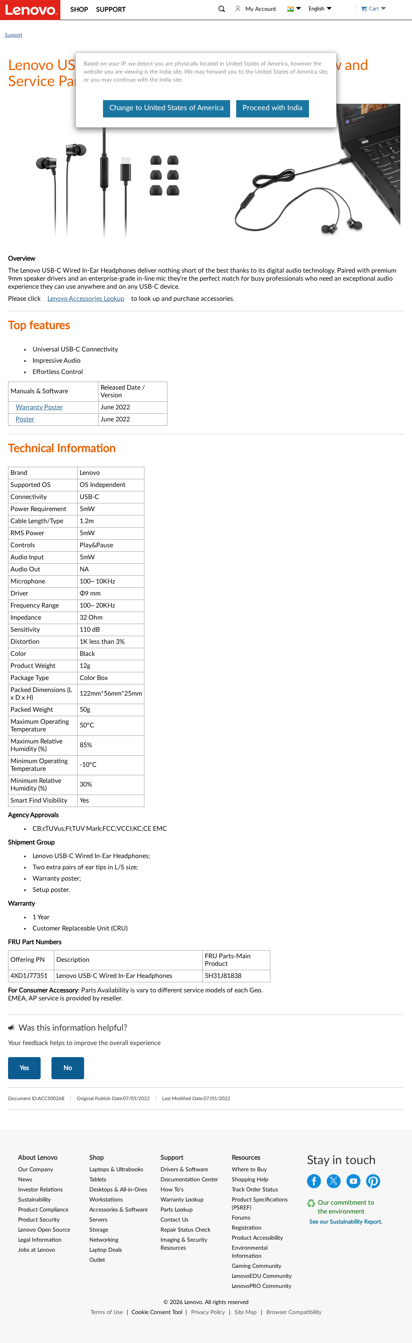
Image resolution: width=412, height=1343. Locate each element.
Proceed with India (273, 108)
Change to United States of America (166, 108)
